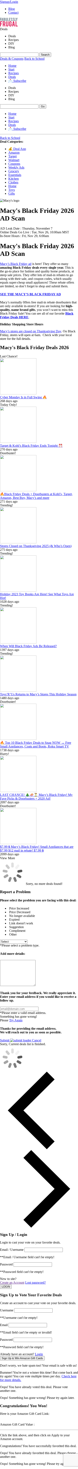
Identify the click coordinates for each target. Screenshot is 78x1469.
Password (6, 1264)
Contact (13, 12)
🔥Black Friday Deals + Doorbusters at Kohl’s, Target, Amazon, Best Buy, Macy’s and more (36, 496)
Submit (5, 1040)
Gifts (11, 193)
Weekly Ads (16, 167)
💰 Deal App (17, 149)
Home (12, 65)
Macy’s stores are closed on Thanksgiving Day (30, 331)
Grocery (13, 171)
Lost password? (35, 1282)
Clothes (13, 182)
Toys (11, 190)
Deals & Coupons (12, 58)
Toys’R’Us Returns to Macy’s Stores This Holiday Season (38, 694)
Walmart (13, 160)
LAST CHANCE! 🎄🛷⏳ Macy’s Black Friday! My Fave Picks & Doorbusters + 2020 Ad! (36, 796)
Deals (12, 77)
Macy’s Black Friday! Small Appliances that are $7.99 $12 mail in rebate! (36, 848)
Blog (11, 9)
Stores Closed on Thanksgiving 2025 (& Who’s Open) (36, 546)
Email (4, 1325)
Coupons (14, 163)
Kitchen (13, 178)
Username (6, 1310)
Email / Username (12, 1249)
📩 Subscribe (17, 81)
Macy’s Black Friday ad (15, 264)
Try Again (15, 1020)
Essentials (14, 175)
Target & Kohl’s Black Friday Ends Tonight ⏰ (31, 445)
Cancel (36, 1040)
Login (39, 1354)
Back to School (34, 58)
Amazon (14, 152)
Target (12, 156)
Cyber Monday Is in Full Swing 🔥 (23, 397)
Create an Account (12, 1282)
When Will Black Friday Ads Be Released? (28, 646)
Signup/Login (9, 2)
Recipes (13, 73)
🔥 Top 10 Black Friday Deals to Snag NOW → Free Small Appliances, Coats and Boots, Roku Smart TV (35, 744)
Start (11, 69)
